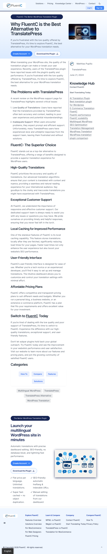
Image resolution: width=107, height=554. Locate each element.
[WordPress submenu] (86, 3)
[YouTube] (4, 523)
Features (52, 374)
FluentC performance (80, 115)
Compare (38, 374)
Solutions (38, 381)
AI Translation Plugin (80, 98)
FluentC (32, 316)
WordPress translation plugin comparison (80, 136)
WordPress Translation (38, 400)
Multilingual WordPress (29, 390)
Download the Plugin (46, 54)
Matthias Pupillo (84, 63)
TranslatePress (51, 390)
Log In (89, 8)
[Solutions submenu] (44, 3)
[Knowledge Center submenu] (72, 3)
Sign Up (99, 8)
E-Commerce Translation (82, 108)
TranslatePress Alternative (38, 395)
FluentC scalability (79, 118)
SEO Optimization (78, 124)
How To (24, 374)
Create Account (20, 54)
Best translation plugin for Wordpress (81, 103)
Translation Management (82, 128)
